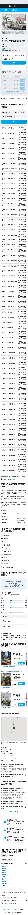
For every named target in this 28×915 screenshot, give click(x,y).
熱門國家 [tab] (4, 855)
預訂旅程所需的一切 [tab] (7, 859)
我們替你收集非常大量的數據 (10, 900)
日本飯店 (4, 872)
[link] (8, 666)
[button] (26, 6)
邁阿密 (6, 912)
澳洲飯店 (4, 866)
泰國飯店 (4, 885)
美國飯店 (4, 877)
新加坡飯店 (4, 879)
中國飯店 (4, 870)
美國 (8, 909)
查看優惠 (21, 663)
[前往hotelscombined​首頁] (11, 10)
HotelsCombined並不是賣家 (9, 898)
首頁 (4, 909)
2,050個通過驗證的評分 (13, 50)
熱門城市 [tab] (11, 855)
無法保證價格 (24, 892)
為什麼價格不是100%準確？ (9, 903)
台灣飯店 (4, 868)
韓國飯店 (4, 875)
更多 (2, 507)
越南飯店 (4, 881)
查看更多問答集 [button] (14, 811)
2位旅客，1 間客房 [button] (8, 59)
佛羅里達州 (17, 909)
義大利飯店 (4, 883)
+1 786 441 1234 (6, 48)
